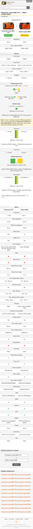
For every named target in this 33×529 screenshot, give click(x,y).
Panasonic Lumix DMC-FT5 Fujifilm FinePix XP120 (16, 504)
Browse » (29, 1)
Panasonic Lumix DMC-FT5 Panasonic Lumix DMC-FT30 (17, 482)
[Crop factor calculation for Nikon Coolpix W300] (26, 215)
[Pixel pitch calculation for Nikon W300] (27, 131)
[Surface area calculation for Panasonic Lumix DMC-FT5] (8, 106)
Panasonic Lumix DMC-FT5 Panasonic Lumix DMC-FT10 (17, 489)
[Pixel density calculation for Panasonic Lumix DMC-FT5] (3, 177)
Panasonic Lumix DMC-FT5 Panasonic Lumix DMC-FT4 (17, 478)
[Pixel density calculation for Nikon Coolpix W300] (29, 177)
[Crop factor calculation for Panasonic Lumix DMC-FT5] (7, 215)
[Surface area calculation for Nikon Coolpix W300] (24, 106)
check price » (8, 35)
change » (25, 85)
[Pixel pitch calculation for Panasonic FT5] (6, 131)
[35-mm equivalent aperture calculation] (5, 300)
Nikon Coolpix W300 (24, 31)
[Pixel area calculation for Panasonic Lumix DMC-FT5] (6, 152)
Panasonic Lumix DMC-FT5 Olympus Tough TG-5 (16, 497)
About (6, 519)
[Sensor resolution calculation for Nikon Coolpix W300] (28, 71)
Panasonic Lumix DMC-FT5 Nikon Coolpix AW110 (16, 500)
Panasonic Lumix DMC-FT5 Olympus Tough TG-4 (16, 485)
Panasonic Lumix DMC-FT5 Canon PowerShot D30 (16, 508)
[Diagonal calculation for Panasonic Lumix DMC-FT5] (6, 77)
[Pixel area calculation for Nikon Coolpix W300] (27, 152)
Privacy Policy (19, 519)
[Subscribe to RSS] (16, 522)
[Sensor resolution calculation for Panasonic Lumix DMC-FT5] (5, 71)
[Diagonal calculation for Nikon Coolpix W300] (27, 77)
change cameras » (16, 20)
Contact (26, 519)
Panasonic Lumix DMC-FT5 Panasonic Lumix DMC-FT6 (17, 474)
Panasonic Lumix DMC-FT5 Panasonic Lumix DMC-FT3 (17, 512)
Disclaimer (11, 519)
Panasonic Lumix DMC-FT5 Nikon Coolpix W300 (16, 493)
